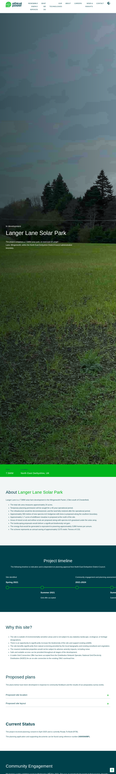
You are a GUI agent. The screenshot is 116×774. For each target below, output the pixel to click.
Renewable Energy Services (33, 6)
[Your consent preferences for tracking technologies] (112, 770)
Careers (78, 3)
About (68, 3)
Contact (100, 3)
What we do (43, 6)
